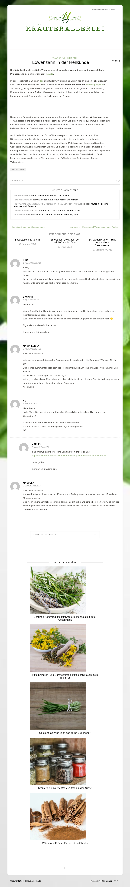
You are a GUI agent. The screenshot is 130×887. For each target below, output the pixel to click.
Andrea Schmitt (21, 210)
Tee (41, 81)
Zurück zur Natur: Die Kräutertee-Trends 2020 (56, 210)
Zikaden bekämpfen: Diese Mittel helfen (49, 195)
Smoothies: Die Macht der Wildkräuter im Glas (64, 241)
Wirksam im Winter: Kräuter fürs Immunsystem (54, 214)
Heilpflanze (18, 169)
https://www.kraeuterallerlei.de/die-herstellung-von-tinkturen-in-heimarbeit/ (69, 455)
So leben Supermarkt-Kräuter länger (28, 227)
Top (116, 881)
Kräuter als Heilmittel (65, 58)
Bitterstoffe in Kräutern (27, 239)
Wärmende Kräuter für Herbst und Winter (57, 199)
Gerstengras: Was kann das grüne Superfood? (65, 733)
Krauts (49, 74)
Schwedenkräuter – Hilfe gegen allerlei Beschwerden (102, 242)
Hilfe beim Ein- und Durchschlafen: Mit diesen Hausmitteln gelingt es (65, 676)
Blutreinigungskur (94, 84)
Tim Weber (19, 195)
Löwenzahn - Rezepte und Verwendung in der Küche (94, 227)
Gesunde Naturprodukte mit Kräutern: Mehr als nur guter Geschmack (65, 618)
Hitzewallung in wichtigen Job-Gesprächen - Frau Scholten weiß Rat (48, 203)
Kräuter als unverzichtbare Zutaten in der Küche (65, 788)
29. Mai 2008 (17, 181)
